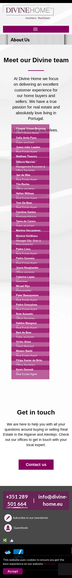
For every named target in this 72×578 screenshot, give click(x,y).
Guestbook (20, 527)
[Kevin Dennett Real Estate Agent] (36, 381)
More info (49, 563)
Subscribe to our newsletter (30, 517)
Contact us (36, 464)
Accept (13, 571)
